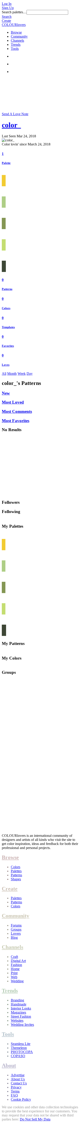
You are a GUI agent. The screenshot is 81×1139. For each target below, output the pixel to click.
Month (12, 373)
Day (30, 373)
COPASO (18, 1056)
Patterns (7, 289)
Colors (6, 308)
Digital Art (18, 961)
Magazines (18, 1012)
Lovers (16, 933)
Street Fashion (21, 1016)
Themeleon (19, 1048)
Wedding (17, 981)
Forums (16, 925)
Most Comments (17, 411)
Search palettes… (14, 12)
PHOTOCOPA (22, 1052)
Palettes (16, 871)
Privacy (16, 1087)
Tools (15, 49)
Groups (16, 929)
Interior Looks (21, 1008)
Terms (15, 1091)
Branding (17, 1000)
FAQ (14, 1095)
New (6, 393)
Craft (14, 957)
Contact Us (19, 1083)
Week (22, 373)
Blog (14, 937)
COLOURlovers (14, 25)
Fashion (16, 965)
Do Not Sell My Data (35, 1119)
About (9, 1065)
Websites (17, 1020)
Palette (6, 163)
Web (14, 977)
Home (15, 969)
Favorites (8, 345)
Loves (5, 364)
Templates (8, 327)
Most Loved (13, 402)
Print (14, 973)
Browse (16, 32)
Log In (6, 4)
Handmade (18, 1004)
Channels (17, 40)
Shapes (16, 879)
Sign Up (8, 8)
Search (6, 16)
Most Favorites (15, 420)
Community (19, 36)
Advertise (18, 1075)
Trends (15, 44)
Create (6, 21)
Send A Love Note (15, 114)
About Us (18, 1079)
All (4, 373)
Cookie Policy (21, 1099)
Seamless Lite (20, 1044)
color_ (11, 125)
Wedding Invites (22, 1024)
